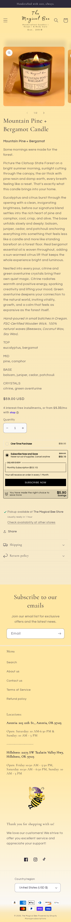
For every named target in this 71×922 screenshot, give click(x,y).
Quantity (9, 419)
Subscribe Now (35, 482)
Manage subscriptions (35, 919)
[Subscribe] (59, 634)
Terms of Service (19, 689)
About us (13, 671)
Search (12, 662)
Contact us (14, 680)
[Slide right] (44, 113)
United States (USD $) (33, 887)
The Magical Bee (30, 916)
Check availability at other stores (31, 522)
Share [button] (12, 531)
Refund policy (17, 698)
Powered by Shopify (47, 916)
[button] (5, 20)
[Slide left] (27, 113)
